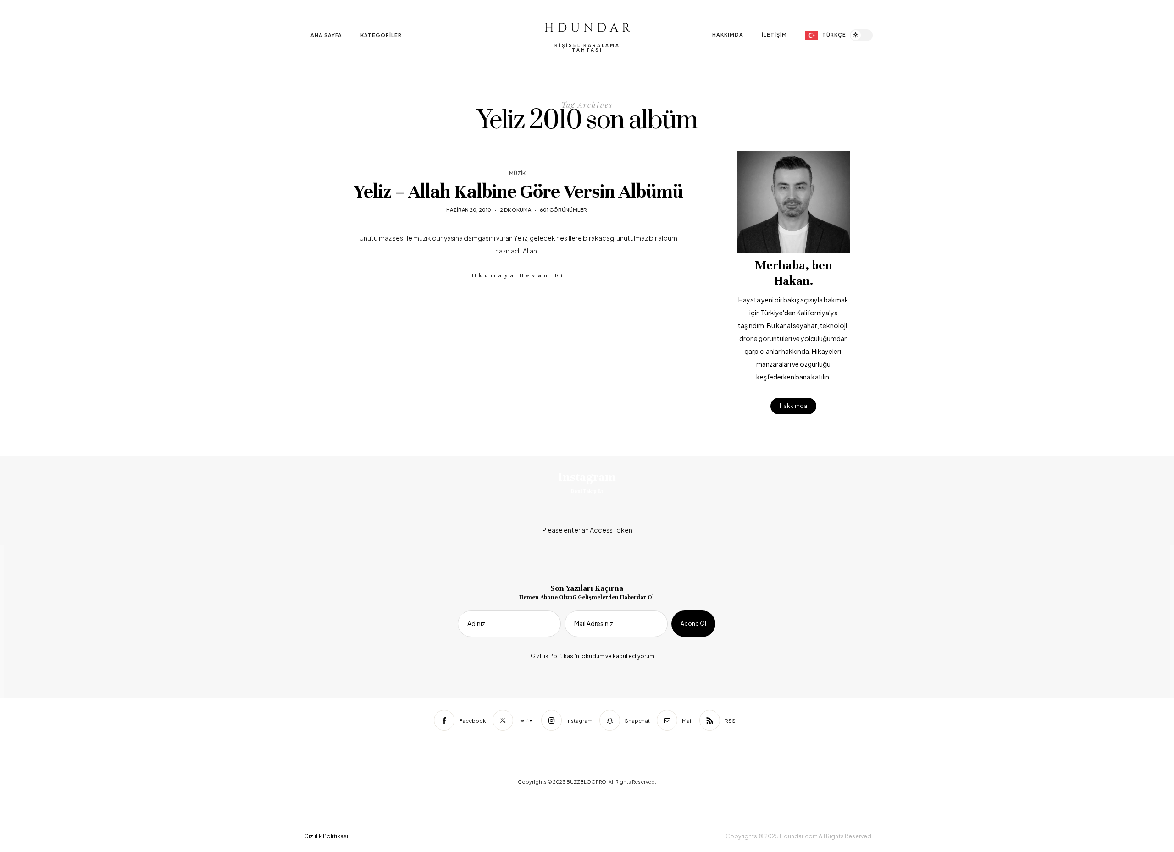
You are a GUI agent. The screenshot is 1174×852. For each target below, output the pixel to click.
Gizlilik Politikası (553, 656)
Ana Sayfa (326, 35)
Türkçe (834, 35)
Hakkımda (727, 35)
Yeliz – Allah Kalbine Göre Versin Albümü (518, 191)
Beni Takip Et (587, 491)
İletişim (774, 35)
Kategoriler (381, 35)
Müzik (517, 173)
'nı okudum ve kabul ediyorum (592, 656)
